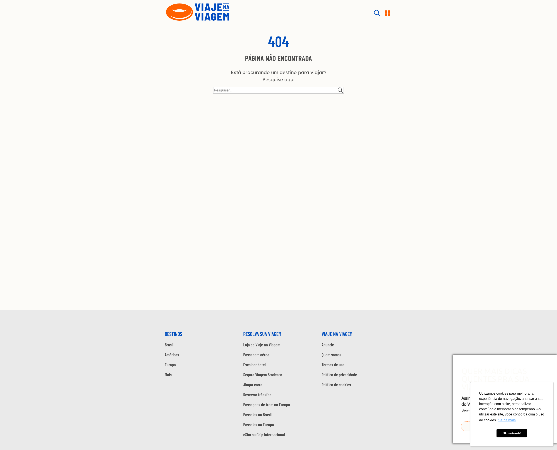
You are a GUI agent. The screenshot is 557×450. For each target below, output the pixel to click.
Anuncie (328, 344)
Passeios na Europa (258, 424)
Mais (168, 374)
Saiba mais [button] (507, 420)
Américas (172, 354)
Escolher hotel (254, 364)
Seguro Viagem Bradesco (262, 374)
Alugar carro (252, 384)
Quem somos (331, 354)
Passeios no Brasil (257, 414)
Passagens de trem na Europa (266, 404)
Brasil (169, 344)
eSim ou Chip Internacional (264, 434)
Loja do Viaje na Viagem (261, 344)
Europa (170, 364)
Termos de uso (333, 364)
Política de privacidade (339, 374)
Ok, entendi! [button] (512, 433)
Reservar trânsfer (257, 394)
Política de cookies (336, 384)
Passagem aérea (256, 354)
